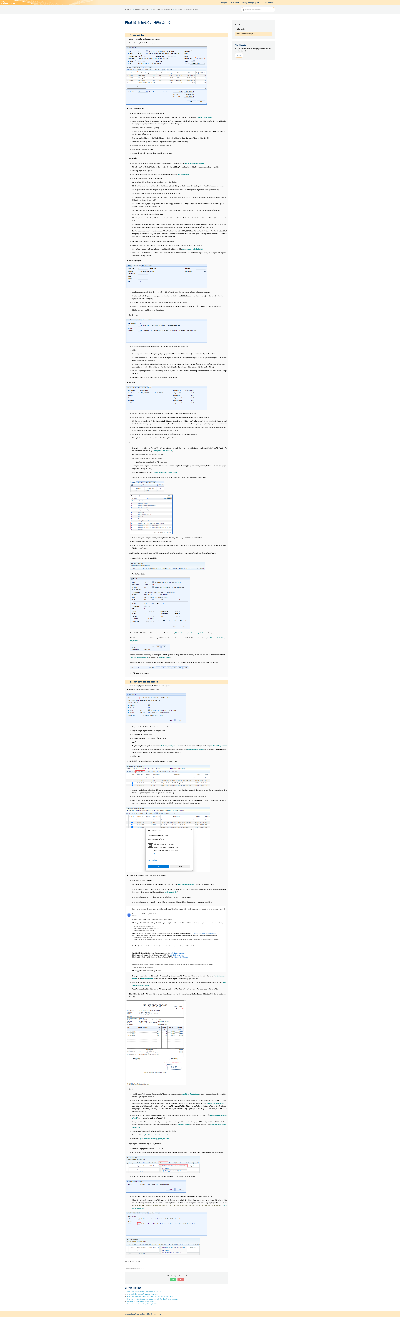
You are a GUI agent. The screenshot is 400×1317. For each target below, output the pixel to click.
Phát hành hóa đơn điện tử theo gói (156, 1135)
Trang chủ (224, 3)
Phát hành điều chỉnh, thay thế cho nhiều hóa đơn (144, 1292)
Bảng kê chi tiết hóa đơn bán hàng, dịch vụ (141, 1301)
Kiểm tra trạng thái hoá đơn (215, 1103)
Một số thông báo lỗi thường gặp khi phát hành (154, 1138)
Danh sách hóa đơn (171, 892)
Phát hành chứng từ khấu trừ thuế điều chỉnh (142, 1294)
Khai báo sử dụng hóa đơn (218, 746)
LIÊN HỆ (239, 55)
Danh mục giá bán (164, 657)
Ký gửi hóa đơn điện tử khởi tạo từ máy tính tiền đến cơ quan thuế (150, 1297)
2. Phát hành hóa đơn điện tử (245, 33)
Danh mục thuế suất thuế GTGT (192, 249)
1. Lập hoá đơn (240, 29)
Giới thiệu (235, 3)
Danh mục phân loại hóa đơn (170, 746)
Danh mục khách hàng (204, 117)
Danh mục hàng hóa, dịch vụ (139, 657)
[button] (173, 1279)
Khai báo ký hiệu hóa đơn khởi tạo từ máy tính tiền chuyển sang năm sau (152, 1299)
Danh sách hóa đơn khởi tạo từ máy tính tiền (142, 1304)
